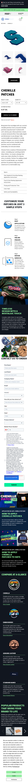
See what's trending (20, 10)
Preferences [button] (15, 766)
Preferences (14, 779)
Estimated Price (5, 106)
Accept (14, 772)
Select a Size (5, 99)
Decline (14, 775)
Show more (14, 80)
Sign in (12, 120)
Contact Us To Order (10, 115)
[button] (25, 731)
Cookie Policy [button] (15, 762)
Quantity (18, 99)
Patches (3, 23)
